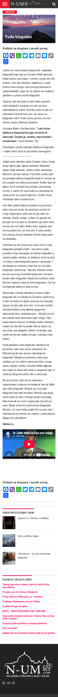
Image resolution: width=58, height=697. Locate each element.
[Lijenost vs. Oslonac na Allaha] (9, 522)
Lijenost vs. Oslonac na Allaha (33, 518)
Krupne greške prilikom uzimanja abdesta (24, 623)
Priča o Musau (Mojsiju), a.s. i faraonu (22, 596)
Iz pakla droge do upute (15, 606)
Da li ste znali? (10, 628)
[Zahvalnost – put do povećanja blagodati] (9, 558)
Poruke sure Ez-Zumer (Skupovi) (20, 592)
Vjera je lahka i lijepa (28, 536)
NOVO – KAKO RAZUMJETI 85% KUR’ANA (23, 611)
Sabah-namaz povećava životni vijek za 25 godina (28, 633)
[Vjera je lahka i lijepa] (9, 540)
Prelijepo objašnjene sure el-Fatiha (21, 601)
